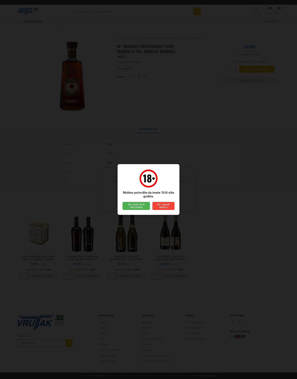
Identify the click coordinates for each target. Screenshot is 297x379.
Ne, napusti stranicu (163, 206)
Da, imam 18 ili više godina (136, 206)
